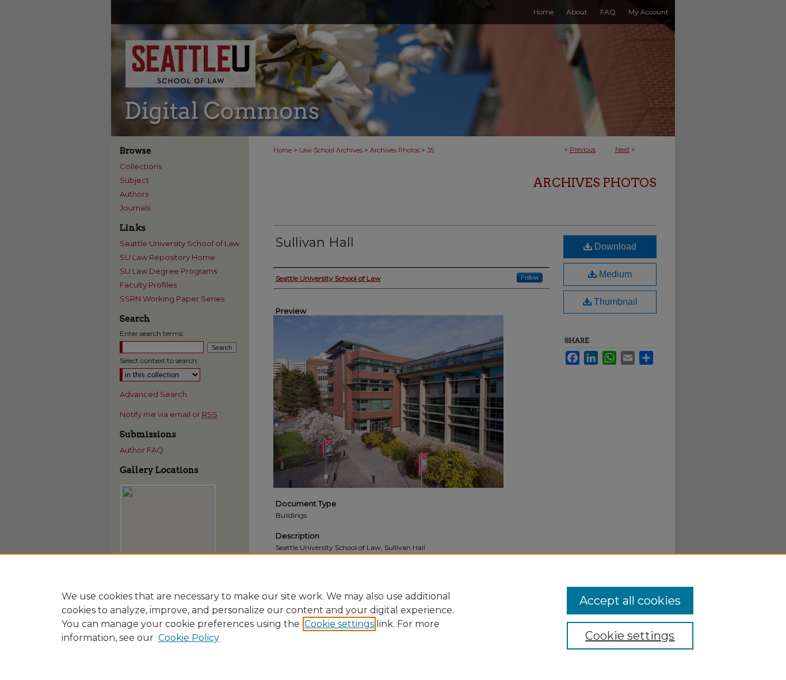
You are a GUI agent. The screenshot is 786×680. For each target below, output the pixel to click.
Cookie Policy (188, 637)
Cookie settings (339, 623)
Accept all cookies (630, 601)
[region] (393, 616)
